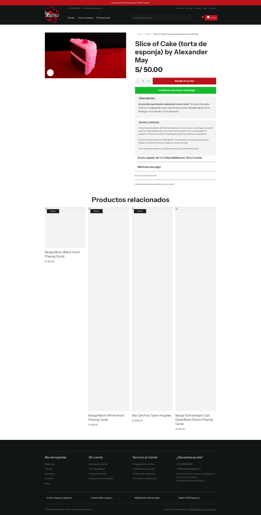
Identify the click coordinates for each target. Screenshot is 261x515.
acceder (145, 184)
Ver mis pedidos (97, 468)
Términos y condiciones (145, 478)
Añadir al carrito (184, 80)
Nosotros (179, 8)
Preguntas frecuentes (143, 464)
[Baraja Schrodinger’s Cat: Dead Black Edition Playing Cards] (195, 309)
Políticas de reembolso (144, 473)
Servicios (188, 8)
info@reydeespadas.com (92, 8)
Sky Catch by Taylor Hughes (151, 415)
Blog (204, 8)
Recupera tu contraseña (101, 478)
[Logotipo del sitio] (52, 15)
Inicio (139, 34)
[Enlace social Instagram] (128, 510)
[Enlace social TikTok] (136, 510)
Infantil (148, 34)
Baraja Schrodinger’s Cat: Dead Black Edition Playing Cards (194, 420)
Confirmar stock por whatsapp (176, 90)
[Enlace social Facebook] (124, 510)
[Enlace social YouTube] (132, 510)
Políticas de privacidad (144, 468)
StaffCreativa (195, 509)
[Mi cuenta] (196, 18)
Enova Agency (209, 509)
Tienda (48, 468)
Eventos (198, 8)
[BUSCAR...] (190, 18)
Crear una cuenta (97, 473)
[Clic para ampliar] (50, 72)
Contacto (212, 8)
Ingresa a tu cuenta (98, 464)
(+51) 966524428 (73, 8)
